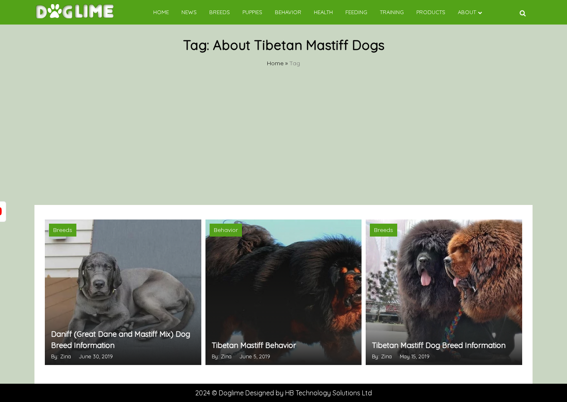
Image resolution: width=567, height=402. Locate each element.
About (467, 12)
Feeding (356, 12)
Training (392, 12)
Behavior (288, 12)
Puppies (252, 12)
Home (161, 12)
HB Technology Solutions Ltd (328, 393)
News (189, 12)
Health (323, 12)
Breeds (219, 12)
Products (430, 12)
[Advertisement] (283, 142)
